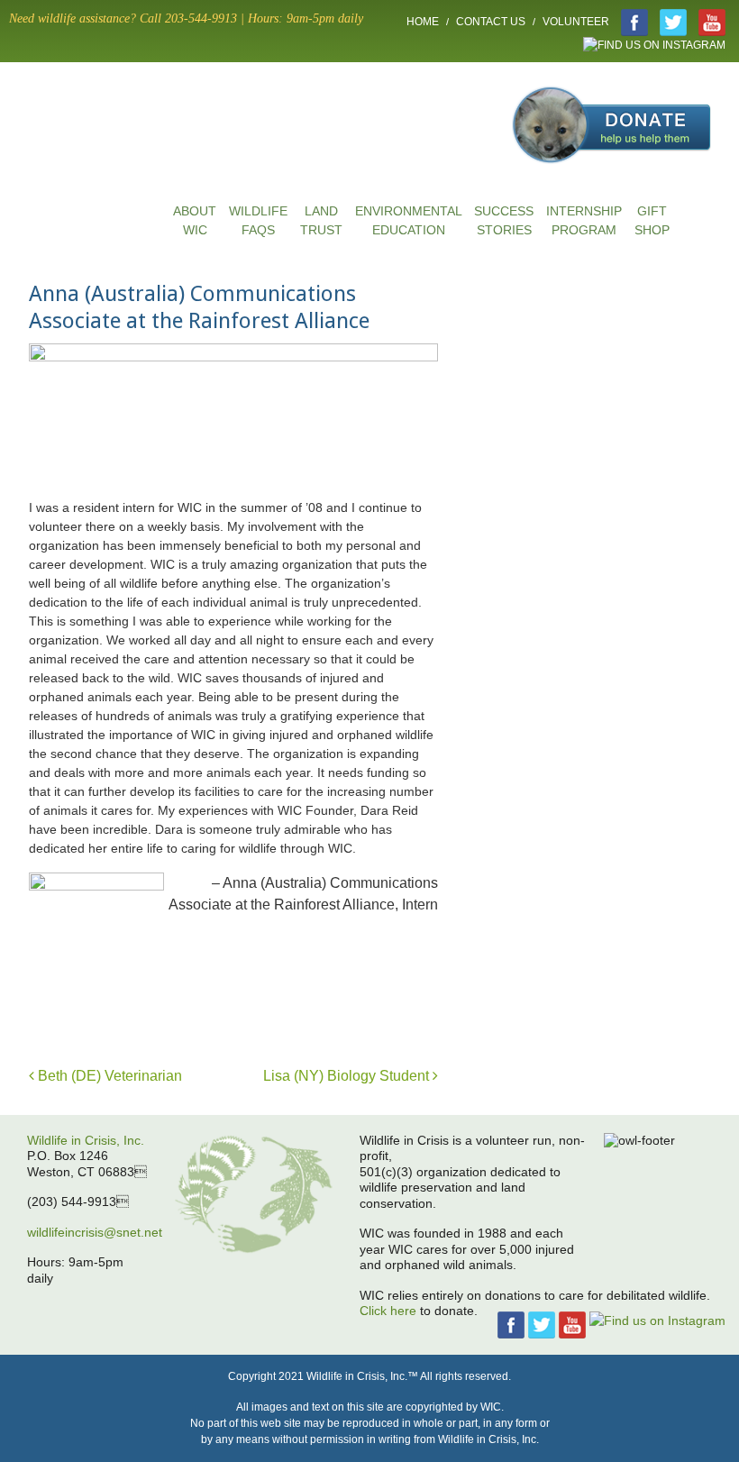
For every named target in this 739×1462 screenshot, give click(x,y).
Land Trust (321, 220)
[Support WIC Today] (612, 95)
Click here (388, 1310)
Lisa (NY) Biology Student (348, 1075)
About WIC (194, 220)
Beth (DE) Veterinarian (108, 1075)
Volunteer (576, 21)
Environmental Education (408, 220)
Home (422, 21)
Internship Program (584, 220)
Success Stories (504, 220)
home (99, 152)
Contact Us (490, 21)
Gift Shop (652, 220)
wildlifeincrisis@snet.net (94, 1232)
